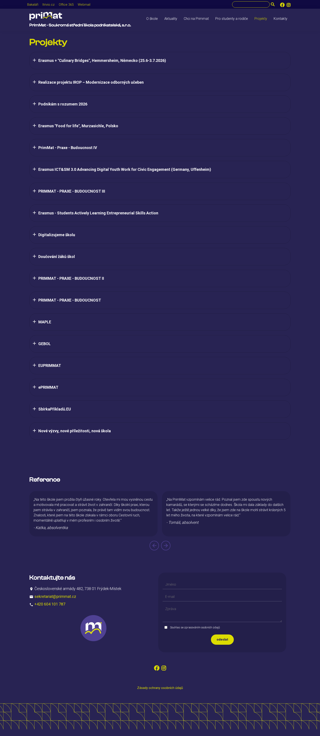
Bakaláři (32, 5)
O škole (152, 19)
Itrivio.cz (48, 5)
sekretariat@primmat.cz (55, 596)
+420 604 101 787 (49, 604)
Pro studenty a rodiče (231, 19)
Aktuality (170, 19)
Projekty (260, 19)
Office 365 (66, 5)
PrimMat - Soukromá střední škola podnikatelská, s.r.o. (80, 25)
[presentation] (154, 545)
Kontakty (280, 19)
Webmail (84, 5)
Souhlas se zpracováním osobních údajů (195, 627)
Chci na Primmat (196, 19)
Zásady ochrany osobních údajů (160, 688)
